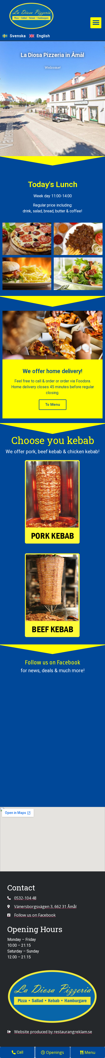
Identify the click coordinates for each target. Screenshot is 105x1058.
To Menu (52, 404)
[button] (95, 22)
